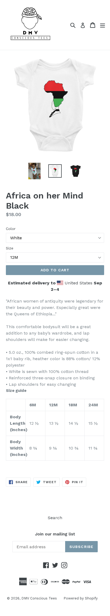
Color (10, 228)
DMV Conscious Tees (39, 598)
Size (9, 248)
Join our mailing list (55, 534)
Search (55, 517)
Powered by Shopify (81, 598)
